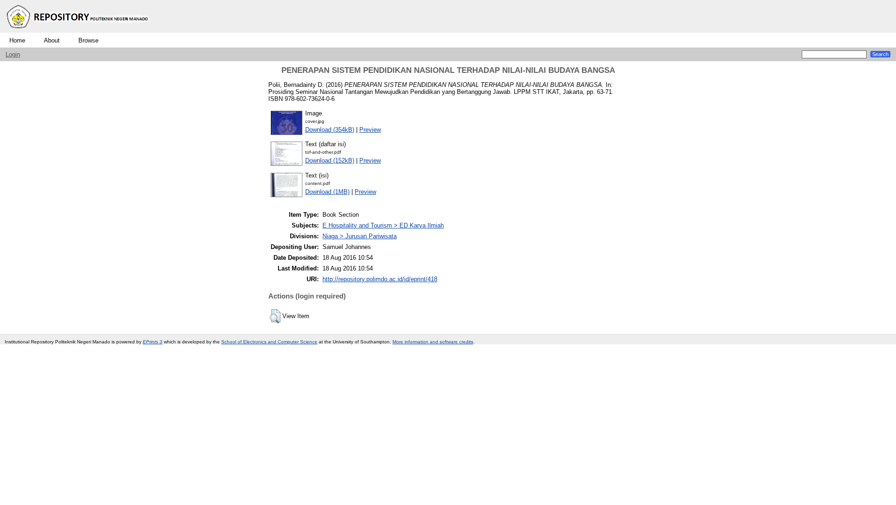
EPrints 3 (152, 341)
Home (17, 40)
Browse (88, 40)
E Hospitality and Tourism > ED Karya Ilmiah (383, 225)
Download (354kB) (329, 129)
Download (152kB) (329, 160)
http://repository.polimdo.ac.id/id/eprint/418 (379, 279)
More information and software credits (432, 341)
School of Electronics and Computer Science (269, 341)
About (52, 40)
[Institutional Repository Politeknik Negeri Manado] (78, 30)
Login (13, 54)
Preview (370, 129)
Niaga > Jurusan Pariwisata (359, 236)
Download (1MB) (327, 191)
